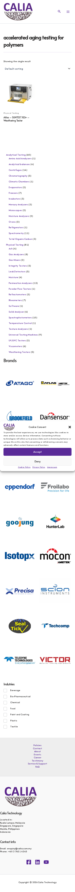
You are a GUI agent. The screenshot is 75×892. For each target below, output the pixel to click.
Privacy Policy (38, 467)
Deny (38, 461)
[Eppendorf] (19, 486)
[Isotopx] (19, 556)
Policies (37, 745)
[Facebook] (28, 862)
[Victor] (55, 660)
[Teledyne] (19, 660)
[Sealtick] (19, 625)
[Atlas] (55, 382)
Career (37, 757)
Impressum (52, 467)
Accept (37, 451)
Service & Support (37, 763)
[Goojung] (19, 521)
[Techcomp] (55, 625)
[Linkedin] (37, 862)
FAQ (37, 766)
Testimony (37, 760)
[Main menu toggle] (68, 11)
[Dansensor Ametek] (55, 417)
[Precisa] (19, 591)
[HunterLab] (55, 521)
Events (37, 754)
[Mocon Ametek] (55, 556)
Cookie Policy (24, 467)
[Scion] (55, 591)
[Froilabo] (55, 486)
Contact (37, 748)
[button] (70, 427)
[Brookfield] (19, 417)
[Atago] (19, 382)
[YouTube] (46, 862)
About (37, 751)
